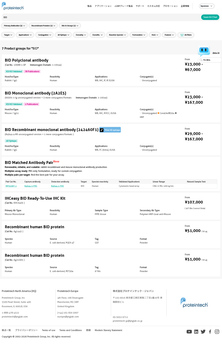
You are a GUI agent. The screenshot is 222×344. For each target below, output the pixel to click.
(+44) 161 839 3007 (67, 312)
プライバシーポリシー (26, 330)
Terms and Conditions (71, 330)
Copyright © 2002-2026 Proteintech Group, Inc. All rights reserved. (36, 336)
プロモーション (170, 6)
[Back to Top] (214, 336)
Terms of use (48, 330)
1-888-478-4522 (10, 312)
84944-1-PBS (57, 186)
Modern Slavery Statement (108, 330)
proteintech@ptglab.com (15, 316)
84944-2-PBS (30, 186)
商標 (88, 330)
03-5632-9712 (120, 317)
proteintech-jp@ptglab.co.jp (127, 321)
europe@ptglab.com (68, 316)
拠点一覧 (6, 330)
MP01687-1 (11, 186)
